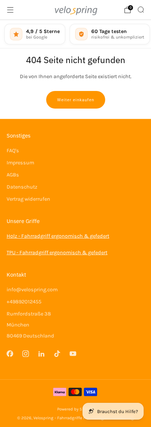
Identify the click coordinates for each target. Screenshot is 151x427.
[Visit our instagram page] (25, 354)
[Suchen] (140, 9)
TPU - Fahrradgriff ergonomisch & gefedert (57, 252)
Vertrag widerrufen (28, 199)
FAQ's (13, 150)
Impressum (20, 163)
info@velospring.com (32, 290)
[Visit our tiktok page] (57, 354)
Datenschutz (22, 187)
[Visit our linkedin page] (41, 354)
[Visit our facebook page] (10, 354)
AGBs (13, 175)
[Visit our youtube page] (73, 354)
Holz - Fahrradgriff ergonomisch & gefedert (58, 236)
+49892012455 (24, 302)
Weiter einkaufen (75, 99)
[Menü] (10, 10)
